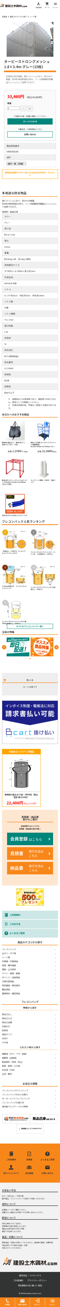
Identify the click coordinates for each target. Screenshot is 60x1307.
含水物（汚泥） (9, 1069)
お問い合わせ (30, 134)
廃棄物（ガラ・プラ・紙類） (15, 1053)
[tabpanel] (18, 647)
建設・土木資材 (9, 969)
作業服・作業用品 (10, 961)
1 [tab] (25, 658)
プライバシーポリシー (37, 1280)
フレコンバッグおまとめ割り (15, 1094)
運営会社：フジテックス (30, 1275)
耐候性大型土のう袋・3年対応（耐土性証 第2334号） (21, 796)
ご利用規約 (18, 1280)
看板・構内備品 (9, 965)
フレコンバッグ (9, 949)
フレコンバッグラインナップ (15, 1090)
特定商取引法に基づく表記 (30, 1285)
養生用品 (6, 989)
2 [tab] (30, 658)
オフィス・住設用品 (11, 977)
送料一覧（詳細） (16, 163)
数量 (9, 103)
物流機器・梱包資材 (11, 985)
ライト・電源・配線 (11, 973)
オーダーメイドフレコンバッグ (16, 1098)
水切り (5, 1038)
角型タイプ (7, 1034)
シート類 (33, 16)
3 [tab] (34, 658)
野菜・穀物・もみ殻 (11, 1065)
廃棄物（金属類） (10, 1057)
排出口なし (7, 1014)
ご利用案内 (15, 914)
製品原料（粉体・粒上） (13, 1061)
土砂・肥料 (7, 1073)
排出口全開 (7, 1022)
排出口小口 (7, 1018)
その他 (5, 1042)
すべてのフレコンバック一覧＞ (30, 626)
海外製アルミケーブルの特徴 (15, 1106)
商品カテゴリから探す (18, 16)
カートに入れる (30, 121)
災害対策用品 (8, 981)
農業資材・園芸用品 (11, 993)
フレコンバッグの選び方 (13, 1102)
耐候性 (5, 1030)
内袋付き (6, 1026)
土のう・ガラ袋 (9, 953)
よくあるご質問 (17, 933)
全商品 (4, 16)
